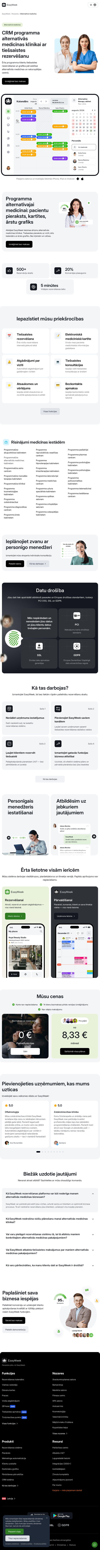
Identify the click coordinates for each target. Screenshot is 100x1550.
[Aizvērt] (46, 1518)
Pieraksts (6, 1453)
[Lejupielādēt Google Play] (61, 1515)
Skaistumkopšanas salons (64, 1379)
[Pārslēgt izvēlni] (93, 4)
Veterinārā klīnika (60, 1417)
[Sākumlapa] (9, 5)
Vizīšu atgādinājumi (11, 1401)
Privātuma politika (40, 1544)
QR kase (8, 1406)
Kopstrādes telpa (60, 1427)
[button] (38, 1152)
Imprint (51, 1545)
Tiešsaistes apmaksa (14, 1412)
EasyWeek (6, 14)
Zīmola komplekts (60, 1474)
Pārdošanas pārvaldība (12, 1474)
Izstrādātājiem (58, 1469)
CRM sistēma (8, 1479)
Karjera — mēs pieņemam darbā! (67, 1490)
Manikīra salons (59, 1390)
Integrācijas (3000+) (61, 1463)
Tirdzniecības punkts (14, 1417)
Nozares (15, 14)
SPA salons (57, 1401)
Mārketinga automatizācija (14, 1458)
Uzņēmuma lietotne (64, 916)
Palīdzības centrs (60, 1447)
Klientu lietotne (14, 916)
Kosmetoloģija (58, 1411)
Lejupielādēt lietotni (61, 1458)
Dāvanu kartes (8, 1390)
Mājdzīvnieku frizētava (62, 1422)
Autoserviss (57, 1406)
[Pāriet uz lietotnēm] (77, 178)
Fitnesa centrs (58, 1395)
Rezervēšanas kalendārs (13, 1379)
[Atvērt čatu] (95, 1545)
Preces (5, 1395)
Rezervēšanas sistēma (12, 1447)
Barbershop (57, 1385)
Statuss (72, 1545)
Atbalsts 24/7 (58, 1453)
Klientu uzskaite (9, 1463)
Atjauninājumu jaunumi (62, 1479)
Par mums (56, 1485)
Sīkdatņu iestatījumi (12, 1544)
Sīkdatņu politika (26, 1544)
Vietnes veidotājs (9, 1385)
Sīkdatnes (61, 1545)
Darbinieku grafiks (10, 1469)
